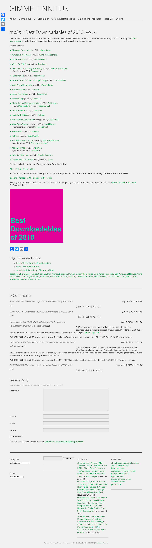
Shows (119, 18)
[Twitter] (2, 19)
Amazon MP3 (25, 178)
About (13, 18)
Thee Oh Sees (38, 75)
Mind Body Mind (19, 148)
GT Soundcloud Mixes (63, 18)
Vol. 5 (32, 168)
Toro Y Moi (42, 94)
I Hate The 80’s (18, 59)
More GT (108, 18)
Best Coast (42, 64)
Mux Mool (28, 159)
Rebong (15, 136)
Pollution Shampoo (20, 155)
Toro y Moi (126, 276)
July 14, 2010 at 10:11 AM (131, 322)
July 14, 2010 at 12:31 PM (131, 342)
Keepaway (36, 98)
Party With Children (20, 115)
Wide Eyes (16, 124)
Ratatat (41, 115)
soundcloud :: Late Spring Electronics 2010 (34, 270)
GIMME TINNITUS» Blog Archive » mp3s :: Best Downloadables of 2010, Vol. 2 (41, 311)
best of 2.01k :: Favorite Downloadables (33, 263)
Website (13, 430)
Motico (36, 89)
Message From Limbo (21, 50)
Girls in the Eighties (48, 54)
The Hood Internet (51, 140)
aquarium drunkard (119, 465)
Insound (13, 178)
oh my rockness (118, 481)
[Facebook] (2, 14)
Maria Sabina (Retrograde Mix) (25, 103)
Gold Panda (53, 119)
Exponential (44, 106)
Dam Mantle (33, 136)
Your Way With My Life (22, 85)
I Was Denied (18, 75)
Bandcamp (35, 71)
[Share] (2, 29)
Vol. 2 (18, 168)
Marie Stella (45, 50)
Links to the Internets (89, 18)
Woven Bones (47, 85)
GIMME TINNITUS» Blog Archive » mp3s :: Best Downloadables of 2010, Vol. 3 (41, 301)
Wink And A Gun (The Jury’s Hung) (27, 68)
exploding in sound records (123, 471)
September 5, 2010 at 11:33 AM (129, 365)
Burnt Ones (60, 80)
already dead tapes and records (125, 463)
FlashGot (132, 182)
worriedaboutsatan (25, 119)
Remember (17, 131)
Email (12, 423)
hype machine (117, 476)
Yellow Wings (18, 98)
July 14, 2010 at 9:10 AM (132, 301)
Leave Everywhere (20, 94)
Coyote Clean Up (45, 155)
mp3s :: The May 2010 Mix (27, 266)
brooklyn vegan (118, 468)
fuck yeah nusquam (119, 473)
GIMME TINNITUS (39, 8)
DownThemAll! (118, 182)
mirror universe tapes (121, 479)
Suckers (25, 124)
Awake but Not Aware (21, 54)
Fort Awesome (18, 89)
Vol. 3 (25, 168)
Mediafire (35, 150)
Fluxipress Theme (101, 543)
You (13, 119)
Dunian (38, 148)
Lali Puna (34, 131)
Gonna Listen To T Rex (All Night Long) (29, 80)
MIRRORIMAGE (18, 110)
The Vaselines (40, 59)
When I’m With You (20, 64)
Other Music (46, 178)
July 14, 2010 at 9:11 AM (132, 311)
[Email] (2, 24)
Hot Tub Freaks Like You (23, 140)
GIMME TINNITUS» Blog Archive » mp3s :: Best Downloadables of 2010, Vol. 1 (41, 365)
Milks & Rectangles (59, 68)
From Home (17, 159)
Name (13, 416)
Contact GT (25, 18)
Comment (14, 390)
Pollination (53, 103)
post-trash (116, 484)
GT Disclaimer (41, 18)
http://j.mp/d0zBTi (93, 332)
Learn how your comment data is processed (64, 441)
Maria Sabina (24, 106)
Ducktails (38, 110)
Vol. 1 (12, 168)
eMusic (36, 178)
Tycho (50, 159)
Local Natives (50, 124)
